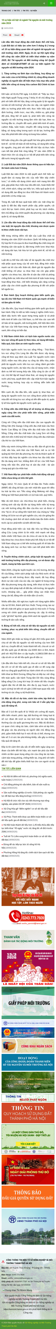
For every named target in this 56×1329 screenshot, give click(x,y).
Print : (6, 35)
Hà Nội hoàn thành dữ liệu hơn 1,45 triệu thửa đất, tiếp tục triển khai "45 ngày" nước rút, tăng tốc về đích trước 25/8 (28, 828)
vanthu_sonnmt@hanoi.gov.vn (20, 1278)
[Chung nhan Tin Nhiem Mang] (17, 1290)
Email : (18, 35)
